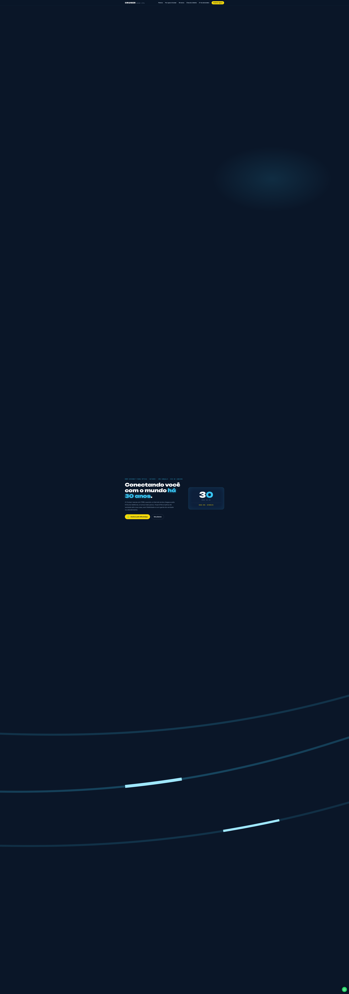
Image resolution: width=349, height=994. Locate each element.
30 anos (181, 3)
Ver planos (158, 517)
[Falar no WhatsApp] (344, 989)
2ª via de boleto (204, 3)
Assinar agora (217, 3)
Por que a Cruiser (170, 3)
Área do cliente (191, 3)
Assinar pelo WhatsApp (139, 517)
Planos (160, 3)
